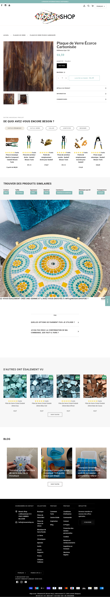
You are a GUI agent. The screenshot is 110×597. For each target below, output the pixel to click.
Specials (40, 543)
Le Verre (40, 535)
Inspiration (54, 521)
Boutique (40, 511)
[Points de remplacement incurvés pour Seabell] (81, 142)
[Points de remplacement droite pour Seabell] (46, 142)
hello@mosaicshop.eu (26, 522)
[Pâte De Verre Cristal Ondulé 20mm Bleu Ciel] (41, 386)
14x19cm (19, 193)
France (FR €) (35, 573)
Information (61, 93)
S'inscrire (87, 522)
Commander (67, 517)
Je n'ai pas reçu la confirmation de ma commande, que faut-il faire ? (49, 331)
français (100, 6)
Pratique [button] (53, 506)
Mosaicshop (21, 577)
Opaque (100, 193)
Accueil (6, 35)
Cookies (66, 537)
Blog (51, 525)
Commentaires (62, 99)
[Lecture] (28, 74)
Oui (81, 193)
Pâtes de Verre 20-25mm (40, 523)
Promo (39, 556)
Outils (39, 546)
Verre (46, 193)
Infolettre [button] (82, 506)
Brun (6, 193)
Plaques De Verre (19, 35)
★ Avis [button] (107, 301)
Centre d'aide (54, 517)
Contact (66, 521)
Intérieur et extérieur (64, 193)
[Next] (101, 142)
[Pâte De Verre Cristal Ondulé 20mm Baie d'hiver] (68, 386)
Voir (82, 298)
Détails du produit (63, 88)
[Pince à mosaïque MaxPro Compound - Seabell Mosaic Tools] (12, 142)
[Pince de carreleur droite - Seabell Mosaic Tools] (29, 142)
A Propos (66, 525)
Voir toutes (55, 414)
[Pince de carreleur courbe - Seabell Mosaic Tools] (63, 142)
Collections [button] (41, 506)
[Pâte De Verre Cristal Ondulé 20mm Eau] (15, 386)
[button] (10, 152)
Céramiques (41, 539)
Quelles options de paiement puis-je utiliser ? (53, 322)
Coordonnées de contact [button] (24, 506)
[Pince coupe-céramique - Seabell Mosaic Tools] (98, 142)
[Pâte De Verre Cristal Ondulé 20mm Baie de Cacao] (95, 386)
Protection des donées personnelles (68, 530)
